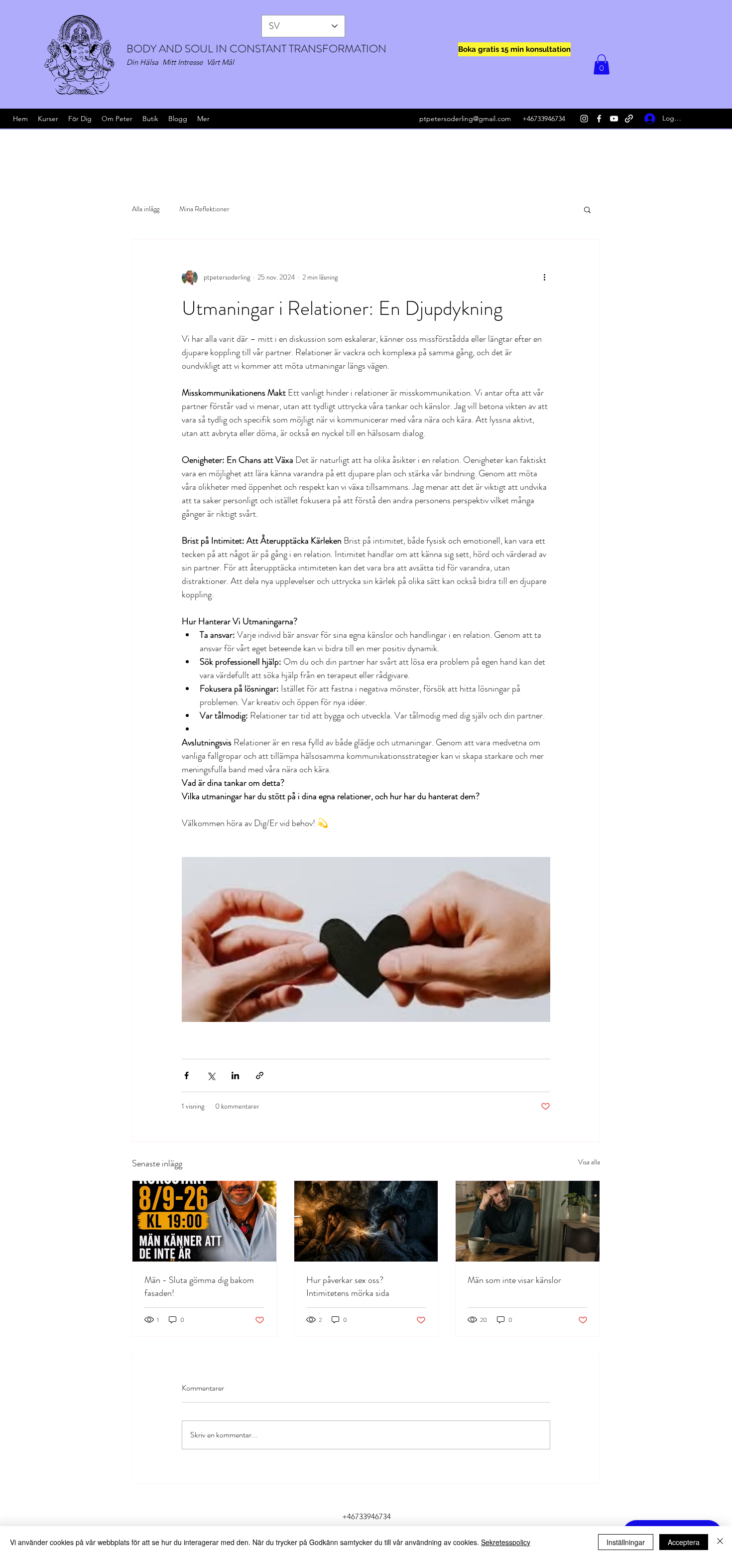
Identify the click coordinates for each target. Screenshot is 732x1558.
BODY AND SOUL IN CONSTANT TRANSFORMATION (256, 48)
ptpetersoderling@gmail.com (465, 118)
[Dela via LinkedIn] (235, 1075)
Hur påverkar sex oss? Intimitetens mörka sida (347, 1286)
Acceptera (684, 1542)
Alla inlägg (145, 209)
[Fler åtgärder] (544, 277)
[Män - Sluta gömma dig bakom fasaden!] (204, 1221)
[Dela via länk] (259, 1075)
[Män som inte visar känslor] (528, 1221)
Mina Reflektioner (204, 209)
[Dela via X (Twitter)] (211, 1075)
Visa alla (589, 1162)
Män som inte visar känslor (514, 1280)
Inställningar (626, 1542)
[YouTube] (614, 119)
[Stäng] (720, 1542)
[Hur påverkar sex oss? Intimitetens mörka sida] (366, 1221)
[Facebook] (599, 119)
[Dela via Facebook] (186, 1075)
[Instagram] (584, 119)
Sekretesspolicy (505, 1542)
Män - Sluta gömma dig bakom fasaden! (199, 1286)
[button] (601, 64)
